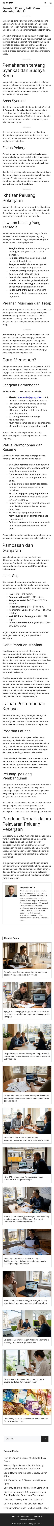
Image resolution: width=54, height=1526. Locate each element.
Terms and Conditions (27, 1520)
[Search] (44, 1439)
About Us (15, 1516)
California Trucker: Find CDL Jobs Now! (23, 1503)
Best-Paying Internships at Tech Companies (26, 1488)
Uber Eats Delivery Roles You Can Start (23, 1499)
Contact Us (25, 1516)
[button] (45, 3)
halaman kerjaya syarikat (29, 397)
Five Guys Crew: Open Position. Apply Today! (26, 1508)
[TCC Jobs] (7, 3)
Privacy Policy (37, 1516)
